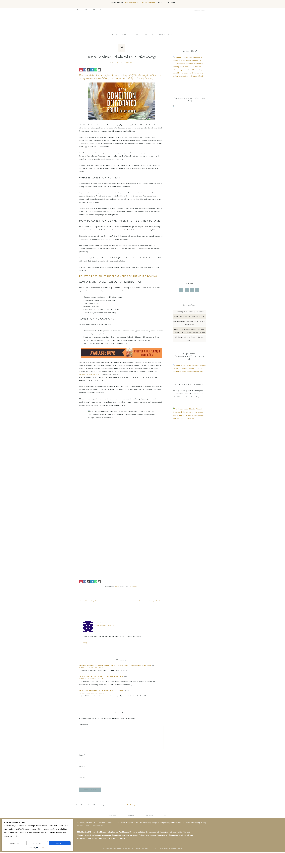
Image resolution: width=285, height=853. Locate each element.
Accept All (59, 843)
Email (82, 766)
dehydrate (133, 586)
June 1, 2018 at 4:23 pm (104, 625)
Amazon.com (84, 826)
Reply (85, 643)
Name (82, 755)
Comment (83, 725)
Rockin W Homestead (142, 22)
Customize (14, 843)
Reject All (37, 843)
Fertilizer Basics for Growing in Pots (189, 317)
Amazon (82, 375)
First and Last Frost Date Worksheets (140, 2)
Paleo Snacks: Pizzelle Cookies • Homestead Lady (102, 690)
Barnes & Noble (93, 375)
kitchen (117, 586)
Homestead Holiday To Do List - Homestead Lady (101, 676)
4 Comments (128, 62)
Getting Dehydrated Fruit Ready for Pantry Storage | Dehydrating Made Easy (115, 665)
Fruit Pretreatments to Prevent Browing (128, 276)
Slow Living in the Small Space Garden (189, 312)
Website (82, 778)
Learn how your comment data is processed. (125, 805)
